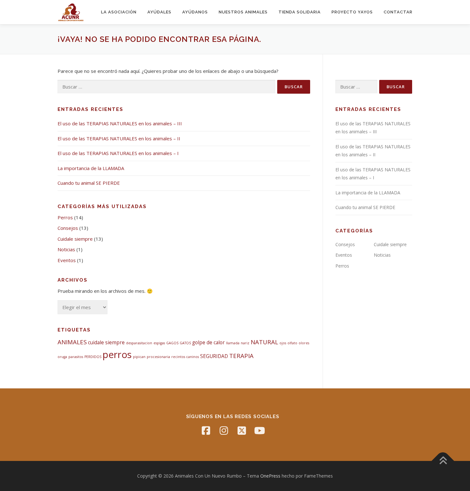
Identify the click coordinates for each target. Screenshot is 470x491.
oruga (62, 357)
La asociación (119, 12)
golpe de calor (208, 342)
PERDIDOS (92, 357)
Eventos (67, 260)
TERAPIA (241, 356)
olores (304, 343)
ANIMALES (72, 342)
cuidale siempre (106, 342)
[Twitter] (242, 430)
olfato (292, 343)
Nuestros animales (243, 12)
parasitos (75, 357)
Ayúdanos (195, 12)
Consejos (68, 228)
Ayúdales (159, 12)
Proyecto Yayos (352, 12)
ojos (282, 343)
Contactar (398, 12)
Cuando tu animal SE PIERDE (89, 183)
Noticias (66, 249)
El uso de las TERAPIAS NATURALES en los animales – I (118, 153)
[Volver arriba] (443, 460)
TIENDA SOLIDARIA (299, 12)
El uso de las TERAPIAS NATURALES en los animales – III (120, 123)
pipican (139, 357)
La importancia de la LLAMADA (91, 168)
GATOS (185, 343)
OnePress (270, 476)
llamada (232, 343)
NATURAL (264, 342)
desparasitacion (139, 343)
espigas (159, 343)
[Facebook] (206, 430)
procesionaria (158, 357)
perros (117, 354)
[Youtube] (259, 430)
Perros (65, 217)
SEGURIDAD (214, 356)
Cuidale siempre (75, 239)
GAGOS (172, 343)
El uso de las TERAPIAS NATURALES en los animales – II (119, 138)
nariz (245, 343)
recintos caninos (185, 357)
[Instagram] (224, 430)
